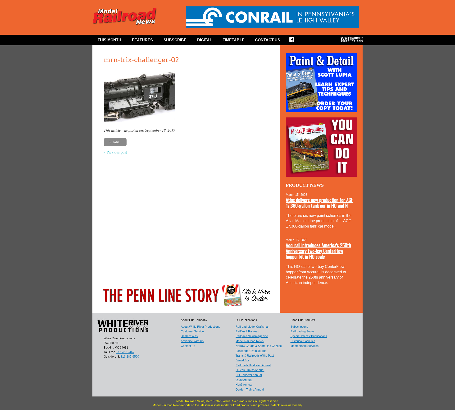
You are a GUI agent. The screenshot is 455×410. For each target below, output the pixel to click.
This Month (109, 40)
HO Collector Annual (249, 375)
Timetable (234, 40)
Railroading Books (302, 331)
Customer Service (192, 331)
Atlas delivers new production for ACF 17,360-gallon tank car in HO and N (319, 202)
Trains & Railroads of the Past (255, 355)
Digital (204, 40)
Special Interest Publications (309, 336)
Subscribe (175, 40)
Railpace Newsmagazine (252, 336)
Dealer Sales (189, 336)
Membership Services (304, 346)
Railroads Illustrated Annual (253, 365)
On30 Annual (244, 380)
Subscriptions (299, 326)
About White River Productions (200, 326)
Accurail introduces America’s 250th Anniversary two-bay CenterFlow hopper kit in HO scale (318, 251)
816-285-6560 (130, 356)
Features (142, 40)
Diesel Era (242, 360)
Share (114, 142)
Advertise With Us (192, 341)
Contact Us (267, 40)
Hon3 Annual (244, 384)
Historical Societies (303, 341)
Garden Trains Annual (250, 389)
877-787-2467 (125, 352)
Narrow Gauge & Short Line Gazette (259, 346)
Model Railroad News (250, 341)
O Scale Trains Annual (250, 370)
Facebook (294, 41)
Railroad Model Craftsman (252, 326)
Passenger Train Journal (251, 351)
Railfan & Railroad (247, 331)
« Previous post (115, 151)
